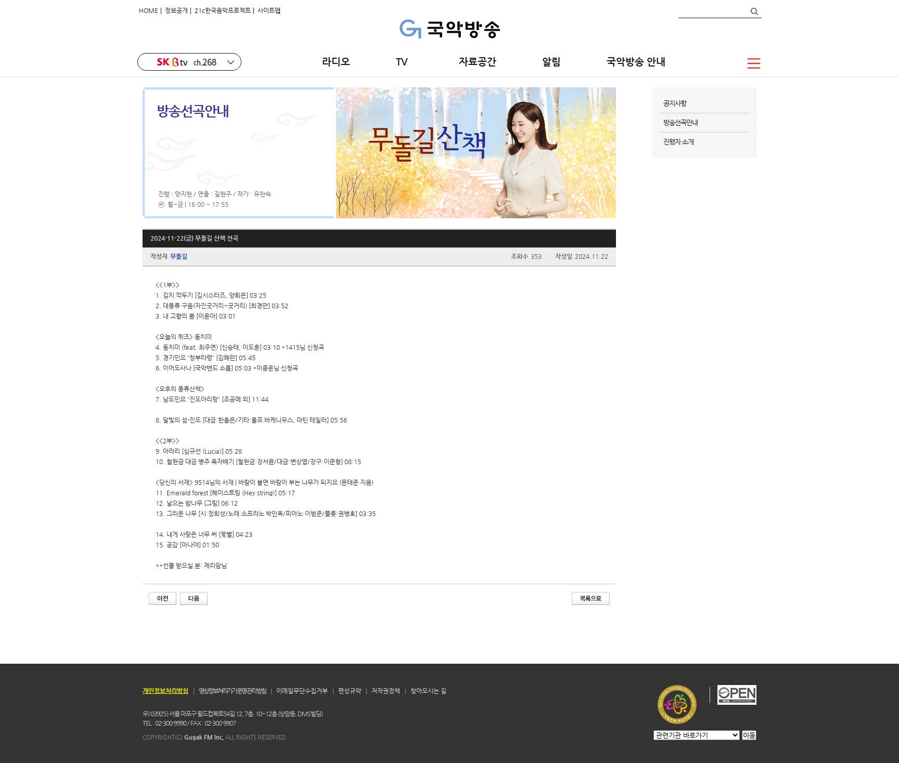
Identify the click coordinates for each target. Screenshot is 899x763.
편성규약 (349, 690)
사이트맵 (269, 10)
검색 (754, 11)
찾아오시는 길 (428, 690)
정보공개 (176, 10)
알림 (551, 61)
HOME (148, 10)
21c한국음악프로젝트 (223, 10)
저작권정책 (385, 690)
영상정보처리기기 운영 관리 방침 (232, 690)
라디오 (336, 61)
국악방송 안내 (636, 61)
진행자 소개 (678, 142)
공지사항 (674, 103)
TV (404, 61)
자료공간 (477, 61)
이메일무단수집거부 (302, 690)
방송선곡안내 (680, 122)
